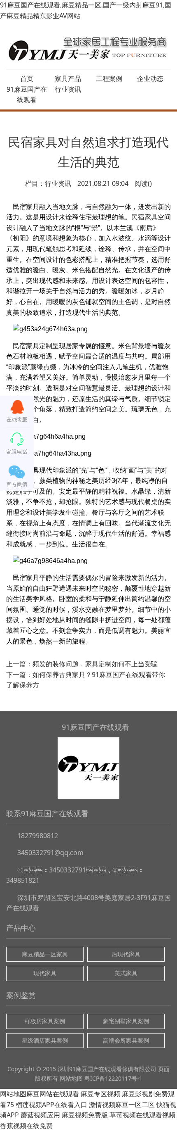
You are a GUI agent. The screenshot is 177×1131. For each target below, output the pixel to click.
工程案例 (109, 78)
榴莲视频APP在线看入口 (51, 1104)
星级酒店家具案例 (45, 1040)
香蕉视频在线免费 (26, 1125)
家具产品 (68, 78)
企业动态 (150, 78)
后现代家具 (126, 954)
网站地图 (71, 1078)
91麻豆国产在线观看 (27, 95)
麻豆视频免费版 (85, 1114)
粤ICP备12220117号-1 (113, 1078)
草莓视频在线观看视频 (142, 1114)
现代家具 (44, 973)
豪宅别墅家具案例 (126, 1021)
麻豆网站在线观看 (52, 1093)
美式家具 (125, 973)
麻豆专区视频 (100, 1093)
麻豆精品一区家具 (45, 954)
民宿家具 (144, 217)
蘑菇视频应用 (40, 1114)
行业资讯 (68, 89)
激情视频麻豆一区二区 (122, 1104)
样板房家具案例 (45, 1021)
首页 (26, 78)
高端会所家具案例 (126, 1040)
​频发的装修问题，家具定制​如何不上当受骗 (95, 663)
